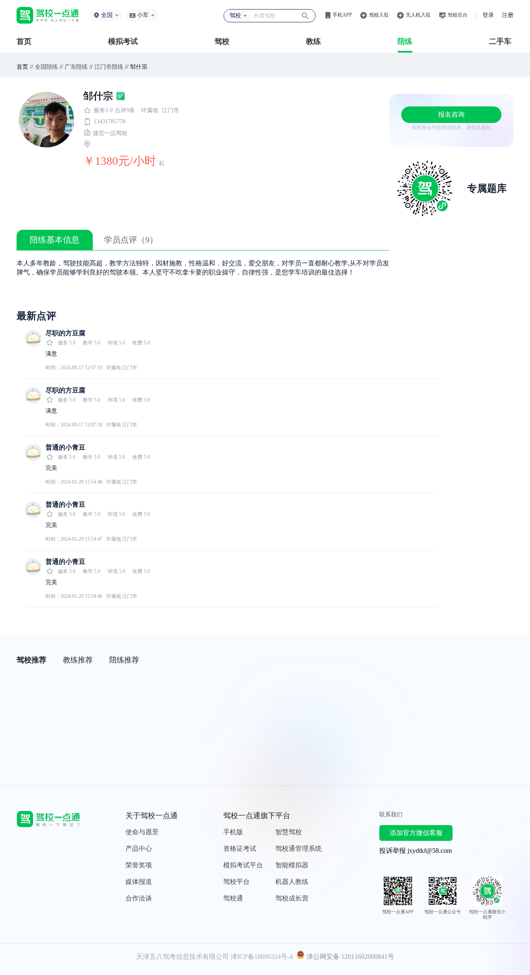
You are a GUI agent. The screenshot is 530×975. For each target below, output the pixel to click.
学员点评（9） (131, 239)
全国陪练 (46, 67)
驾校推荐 (31, 660)
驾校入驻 (379, 15)
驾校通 (233, 898)
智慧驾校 (288, 831)
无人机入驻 (418, 15)
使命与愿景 (142, 831)
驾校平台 (236, 881)
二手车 (500, 41)
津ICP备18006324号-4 (262, 956)
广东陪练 (76, 67)
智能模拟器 (291, 865)
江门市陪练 (108, 67)
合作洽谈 (138, 898)
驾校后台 (457, 15)
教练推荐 (78, 660)
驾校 (221, 41)
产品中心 (138, 848)
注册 (507, 15)
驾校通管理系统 (298, 848)
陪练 (405, 41)
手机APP (342, 15)
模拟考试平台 (243, 865)
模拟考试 (123, 41)
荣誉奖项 (138, 865)
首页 (24, 41)
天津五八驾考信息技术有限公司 (182, 956)
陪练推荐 (124, 660)
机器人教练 (291, 881)
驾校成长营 (291, 898)
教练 (313, 41)
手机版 (233, 831)
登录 (488, 15)
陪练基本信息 (55, 239)
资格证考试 (239, 848)
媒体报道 (138, 881)
